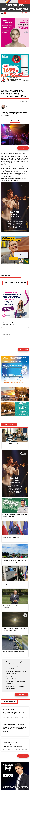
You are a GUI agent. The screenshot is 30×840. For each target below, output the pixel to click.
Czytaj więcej (21, 694)
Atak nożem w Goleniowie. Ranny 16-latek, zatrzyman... (15, 682)
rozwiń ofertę (24, 2)
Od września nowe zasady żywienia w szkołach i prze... (16, 662)
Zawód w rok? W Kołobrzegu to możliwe (13, 444)
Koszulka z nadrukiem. (10, 742)
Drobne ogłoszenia (9, 701)
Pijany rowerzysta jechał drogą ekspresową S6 (14, 651)
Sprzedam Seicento (9, 709)
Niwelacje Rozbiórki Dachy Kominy (13, 724)
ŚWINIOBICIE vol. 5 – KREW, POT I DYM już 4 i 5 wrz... (16, 687)
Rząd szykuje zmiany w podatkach (11, 537)
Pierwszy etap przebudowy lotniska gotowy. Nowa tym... (16, 672)
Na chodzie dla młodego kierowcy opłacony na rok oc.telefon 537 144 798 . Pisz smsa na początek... (14, 713)
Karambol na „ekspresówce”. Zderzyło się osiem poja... (14, 677)
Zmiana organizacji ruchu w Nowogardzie (14, 667)
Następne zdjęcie (23, 148)
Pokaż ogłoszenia (23, 756)
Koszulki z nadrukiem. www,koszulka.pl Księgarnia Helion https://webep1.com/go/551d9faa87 (14, 745)
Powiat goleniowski (8, 424)
